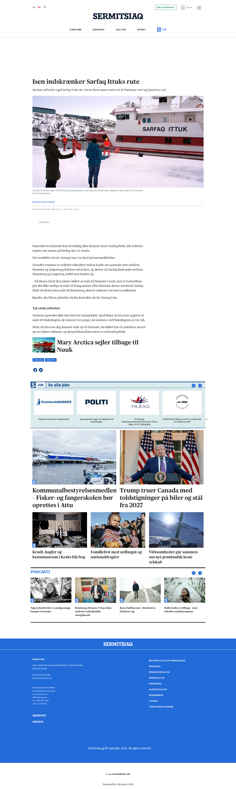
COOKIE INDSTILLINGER (161, 707)
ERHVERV (99, 29)
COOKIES (153, 701)
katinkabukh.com (121, 774)
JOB (164, 29)
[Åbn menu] (198, 7)
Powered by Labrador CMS (118, 784)
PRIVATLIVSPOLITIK (159, 672)
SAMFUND (76, 29)
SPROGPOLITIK (156, 678)
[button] (193, 385)
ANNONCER (38, 721)
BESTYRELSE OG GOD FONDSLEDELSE (167, 660)
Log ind (189, 7)
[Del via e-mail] (41, 370)
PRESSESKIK (155, 683)
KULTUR (121, 29)
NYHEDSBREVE (156, 695)
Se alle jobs (59, 385)
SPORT (141, 29)
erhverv (50, 360)
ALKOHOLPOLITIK (158, 689)
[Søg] (44, 7)
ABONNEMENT (39, 715)
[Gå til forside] (118, 16)
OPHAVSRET (155, 666)
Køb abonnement (165, 7)
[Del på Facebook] (35, 370)
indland (38, 360)
